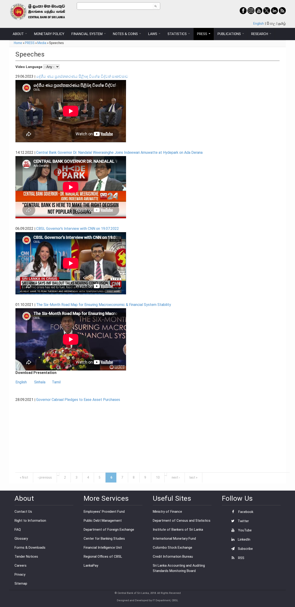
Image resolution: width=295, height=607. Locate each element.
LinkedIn (243, 539)
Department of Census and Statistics (181, 520)
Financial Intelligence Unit (103, 547)
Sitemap (21, 583)
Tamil (56, 382)
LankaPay (91, 565)
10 (158, 477)
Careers (21, 565)
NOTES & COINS (126, 34)
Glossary (21, 538)
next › (176, 477)
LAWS (153, 34)
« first (24, 477)
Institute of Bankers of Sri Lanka (178, 529)
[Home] (43, 11)
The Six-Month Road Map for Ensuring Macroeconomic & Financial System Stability (103, 304)
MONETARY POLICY (49, 34)
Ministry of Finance (167, 511)
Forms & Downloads (30, 547)
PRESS (202, 34)
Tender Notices (26, 556)
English (258, 23)
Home (18, 43)
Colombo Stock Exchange (172, 547)
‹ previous (45, 477)
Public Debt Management (103, 520)
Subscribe (245, 549)
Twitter (243, 521)
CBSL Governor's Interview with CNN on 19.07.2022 (77, 228)
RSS (240, 558)
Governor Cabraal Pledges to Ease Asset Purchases (78, 399)
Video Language (29, 67)
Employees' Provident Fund (104, 511)
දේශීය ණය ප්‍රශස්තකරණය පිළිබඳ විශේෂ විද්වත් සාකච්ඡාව (82, 76)
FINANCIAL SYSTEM (87, 34)
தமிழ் (282, 23)
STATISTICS (178, 34)
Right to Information (30, 520)
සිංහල (271, 23)
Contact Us (23, 511)
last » (193, 477)
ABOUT (19, 34)
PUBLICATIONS (230, 34)
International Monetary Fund (174, 538)
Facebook (245, 512)
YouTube (244, 530)
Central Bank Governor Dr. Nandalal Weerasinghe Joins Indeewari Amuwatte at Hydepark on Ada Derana (119, 152)
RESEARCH (260, 34)
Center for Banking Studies (104, 538)
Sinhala (39, 382)
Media (41, 43)
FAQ (18, 529)
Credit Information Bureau (173, 556)
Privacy (20, 574)
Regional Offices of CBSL (103, 556)
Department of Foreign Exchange (109, 529)
